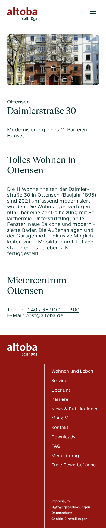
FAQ (56, 446)
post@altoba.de (44, 315)
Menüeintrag (65, 455)
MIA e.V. (60, 418)
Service (59, 380)
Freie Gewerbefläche (73, 464)
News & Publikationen (75, 408)
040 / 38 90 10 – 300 (53, 309)
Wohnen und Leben (72, 371)
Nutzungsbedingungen (71, 507)
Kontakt (59, 427)
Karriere (59, 399)
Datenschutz (62, 513)
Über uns (61, 390)
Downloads (63, 436)
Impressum (60, 501)
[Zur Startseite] (22, 13)
